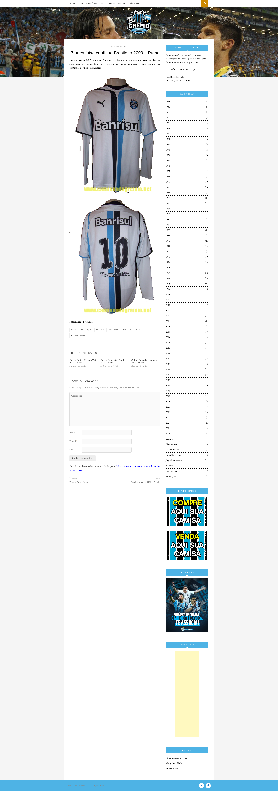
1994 (168, 262)
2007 (168, 331)
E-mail (73, 441)
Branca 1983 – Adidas (79, 482)
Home (72, 3)
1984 (168, 208)
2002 (168, 305)
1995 (168, 267)
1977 (168, 171)
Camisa (113, 329)
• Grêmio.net (172, 768)
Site (71, 449)
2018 (168, 390)
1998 (168, 283)
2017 (168, 385)
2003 (168, 310)
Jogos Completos (173, 455)
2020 (168, 401)
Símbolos (135, 3)
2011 (168, 353)
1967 (168, 117)
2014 (168, 369)
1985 (168, 214)
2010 (168, 347)
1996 (168, 273)
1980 (168, 187)
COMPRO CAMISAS (116, 3)
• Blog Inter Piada (174, 763)
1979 (168, 181)
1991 (168, 246)
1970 (168, 133)
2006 (168, 326)
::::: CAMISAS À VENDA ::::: (92, 3)
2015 (168, 374)
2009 (105, 47)
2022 (168, 412)
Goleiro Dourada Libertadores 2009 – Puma (145, 361)
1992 (168, 251)
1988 (168, 230)
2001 (168, 299)
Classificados (172, 444)
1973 (168, 149)
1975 (168, 160)
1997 (168, 278)
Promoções (171, 476)
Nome (73, 432)
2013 (168, 364)
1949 (168, 107)
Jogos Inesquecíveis (174, 460)
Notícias (169, 465)
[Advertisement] (187, 694)
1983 (168, 203)
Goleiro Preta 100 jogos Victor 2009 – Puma (84, 361)
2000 (168, 294)
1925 (168, 101)
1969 (168, 128)
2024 (168, 422)
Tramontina (78, 335)
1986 (168, 219)
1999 (168, 289)
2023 (168, 417)
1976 (168, 165)
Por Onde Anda (173, 471)
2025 (168, 428)
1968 (168, 123)
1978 (168, 176)
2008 (168, 337)
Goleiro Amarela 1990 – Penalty (145, 482)
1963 (168, 112)
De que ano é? (172, 449)
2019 (168, 396)
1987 (168, 224)
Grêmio (127, 329)
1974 (168, 155)
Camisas (169, 439)
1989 (168, 235)
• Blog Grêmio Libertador (177, 757)
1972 (168, 144)
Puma (139, 329)
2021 (168, 406)
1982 (168, 198)
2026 (168, 433)
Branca (100, 329)
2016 (168, 380)
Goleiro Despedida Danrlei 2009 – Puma (112, 361)
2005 (168, 321)
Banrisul (86, 329)
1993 (168, 256)
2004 (168, 315)
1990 (168, 240)
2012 (168, 358)
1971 (168, 139)
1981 (168, 192)
